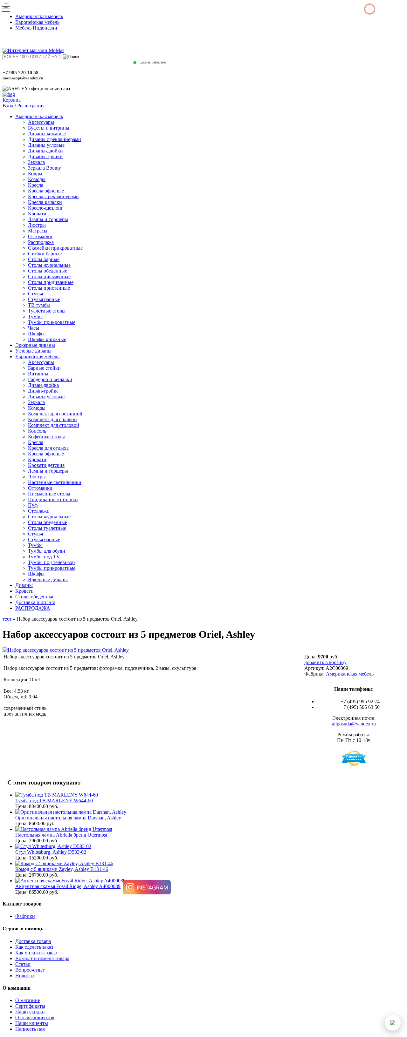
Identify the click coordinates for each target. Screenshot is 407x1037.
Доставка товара (33, 941)
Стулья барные (44, 299)
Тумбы (35, 316)
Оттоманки (40, 236)
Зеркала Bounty (44, 168)
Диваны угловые (46, 145)
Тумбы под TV (44, 556)
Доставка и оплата (35, 602)
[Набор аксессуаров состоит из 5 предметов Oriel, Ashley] (66, 650)
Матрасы (37, 230)
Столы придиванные (50, 282)
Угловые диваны (33, 351)
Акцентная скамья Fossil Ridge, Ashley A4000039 (68, 886)
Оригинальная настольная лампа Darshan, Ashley (68, 817)
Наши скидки (30, 1011)
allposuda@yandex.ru (354, 723)
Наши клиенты (31, 1023)
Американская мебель (39, 16)
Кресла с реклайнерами (53, 196)
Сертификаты (30, 1006)
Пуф (33, 505)
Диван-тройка (43, 391)
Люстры (37, 225)
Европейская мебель (37, 22)
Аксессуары (41, 122)
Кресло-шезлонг (45, 208)
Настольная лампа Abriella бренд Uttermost (61, 835)
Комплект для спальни (52, 419)
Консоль (37, 431)
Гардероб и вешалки (50, 379)
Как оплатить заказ (36, 952)
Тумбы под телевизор (51, 562)
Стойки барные (45, 253)
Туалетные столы (47, 310)
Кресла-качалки (45, 202)
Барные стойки (44, 368)
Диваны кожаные (47, 133)
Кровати (37, 213)
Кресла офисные (46, 190)
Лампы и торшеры (48, 219)
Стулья (35, 293)
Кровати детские (46, 465)
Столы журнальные (49, 265)
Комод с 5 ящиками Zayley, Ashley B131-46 (61, 869)
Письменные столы (49, 493)
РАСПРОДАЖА (32, 608)
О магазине (27, 1000)
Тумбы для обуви (46, 551)
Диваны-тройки (45, 156)
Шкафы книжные (47, 339)
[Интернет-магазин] (33, 50)
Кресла (35, 185)
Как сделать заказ (34, 947)
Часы (33, 328)
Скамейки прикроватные (55, 248)
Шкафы (36, 333)
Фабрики (25, 916)
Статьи (23, 964)
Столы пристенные (49, 288)
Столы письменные (49, 276)
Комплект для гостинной (55, 413)
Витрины (38, 373)
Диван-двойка (43, 385)
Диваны (24, 585)
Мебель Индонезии (36, 27)
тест (7, 619)
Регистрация (31, 105)
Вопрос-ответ (30, 970)
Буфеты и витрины (48, 128)
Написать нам (30, 1029)
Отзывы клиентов (34, 1017)
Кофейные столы (46, 436)
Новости (24, 975)
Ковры (35, 173)
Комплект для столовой (53, 425)
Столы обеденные (47, 270)
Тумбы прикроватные (51, 322)
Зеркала (36, 162)
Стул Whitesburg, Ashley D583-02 (50, 852)
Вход (8, 105)
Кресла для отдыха (48, 448)
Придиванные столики (53, 499)
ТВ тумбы (39, 305)
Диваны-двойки (45, 150)
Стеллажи (39, 511)
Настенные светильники (54, 482)
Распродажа (41, 242)
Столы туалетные (47, 528)
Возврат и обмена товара (42, 958)
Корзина (12, 100)
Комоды (36, 179)
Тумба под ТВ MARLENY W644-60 (54, 800)
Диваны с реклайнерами (54, 139)
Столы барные (43, 259)
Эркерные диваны (35, 345)
